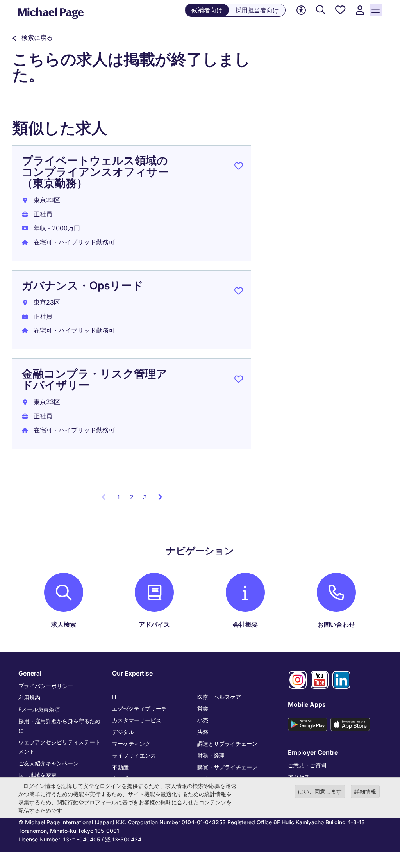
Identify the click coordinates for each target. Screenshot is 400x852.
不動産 (120, 767)
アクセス (299, 777)
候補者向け (207, 10)
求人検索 (63, 624)
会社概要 (245, 624)
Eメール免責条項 (39, 709)
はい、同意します (320, 791)
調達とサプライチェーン (227, 743)
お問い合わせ (336, 624)
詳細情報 (365, 791)
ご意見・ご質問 (307, 765)
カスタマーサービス (136, 720)
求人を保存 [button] (238, 167)
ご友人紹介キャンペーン (48, 763)
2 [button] (132, 497)
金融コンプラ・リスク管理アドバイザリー (94, 379)
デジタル (123, 732)
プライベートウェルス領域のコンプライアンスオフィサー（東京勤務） (95, 172)
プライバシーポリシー (45, 686)
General (29, 673)
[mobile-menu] (376, 10)
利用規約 (29, 697)
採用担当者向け (257, 10)
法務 (202, 732)
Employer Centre (313, 752)
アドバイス (154, 624)
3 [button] (145, 497)
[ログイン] (360, 10)
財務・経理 (211, 755)
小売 (202, 720)
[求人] (320, 10)
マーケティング (131, 743)
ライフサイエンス (134, 755)
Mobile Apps (307, 704)
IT (114, 696)
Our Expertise (132, 673)
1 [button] (121, 499)
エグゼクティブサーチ (139, 708)
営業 (202, 708)
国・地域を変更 (37, 775)
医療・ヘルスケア (219, 696)
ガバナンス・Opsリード (82, 285)
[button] (32, 37)
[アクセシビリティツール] (301, 10)
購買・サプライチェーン (227, 767)
